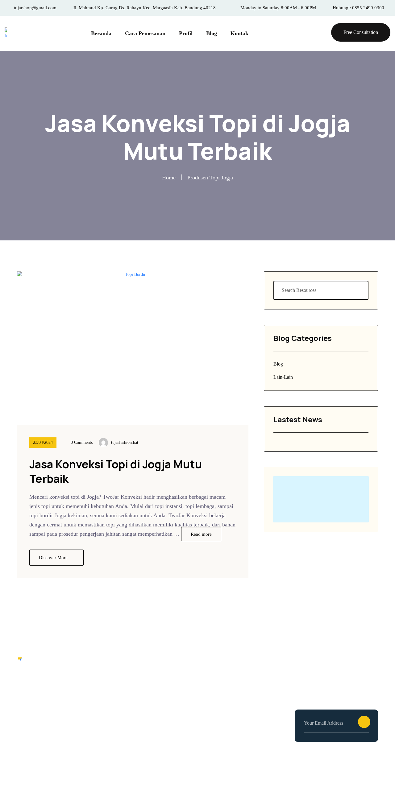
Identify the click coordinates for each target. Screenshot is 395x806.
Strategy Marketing (223, 730)
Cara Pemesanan (145, 33)
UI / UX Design (220, 696)
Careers (118, 684)
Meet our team (126, 719)
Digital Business (220, 707)
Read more (201, 534)
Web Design (216, 684)
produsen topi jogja (210, 177)
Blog (211, 33)
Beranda (101, 33)
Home (169, 177)
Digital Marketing (222, 719)
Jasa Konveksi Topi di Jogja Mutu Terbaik (115, 471)
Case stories (123, 707)
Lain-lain (283, 377)
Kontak (239, 33)
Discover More (54, 557)
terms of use (323, 784)
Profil (186, 33)
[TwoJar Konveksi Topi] (6, 33)
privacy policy (361, 784)
